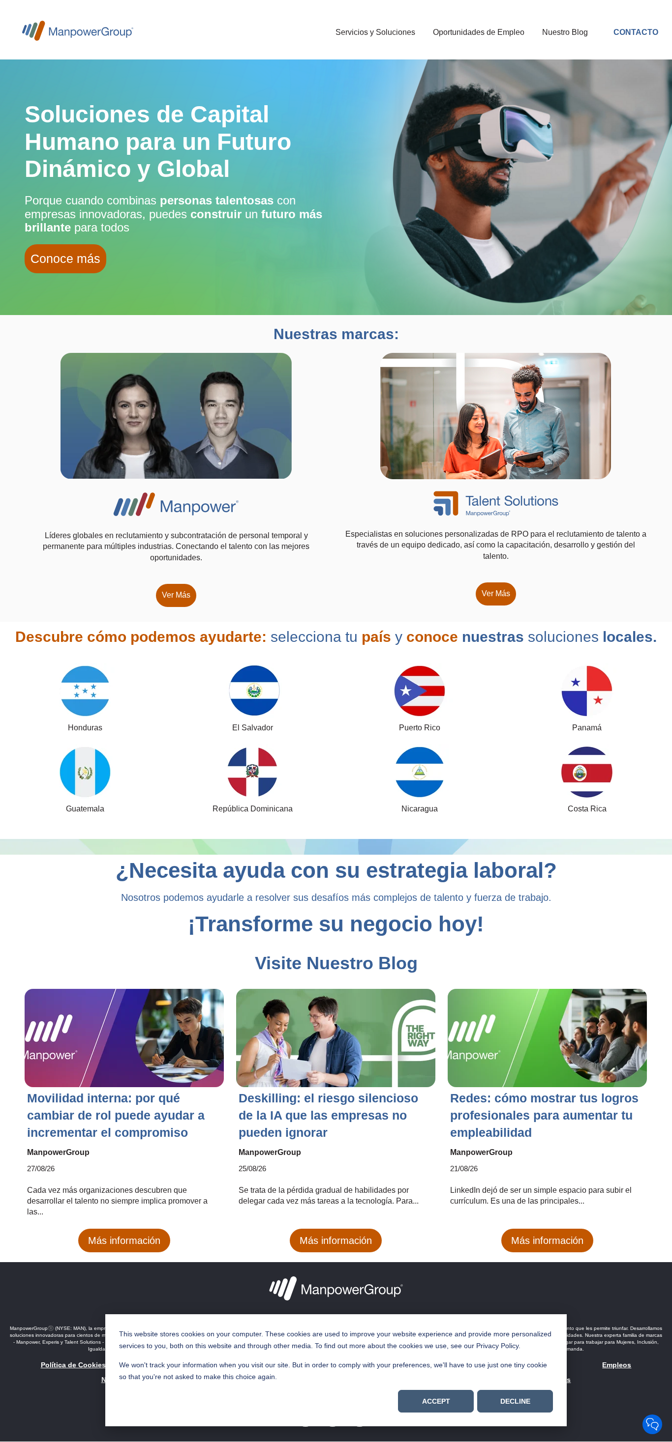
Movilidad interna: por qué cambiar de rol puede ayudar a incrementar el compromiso (116, 1115)
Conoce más (65, 258)
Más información (124, 1240)
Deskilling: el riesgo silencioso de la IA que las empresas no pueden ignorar (328, 1115)
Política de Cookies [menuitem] (73, 1365)
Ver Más (176, 595)
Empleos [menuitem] (616, 1365)
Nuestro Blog (565, 32)
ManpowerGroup (58, 1152)
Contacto (635, 32)
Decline (515, 1401)
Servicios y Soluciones (375, 32)
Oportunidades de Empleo (478, 32)
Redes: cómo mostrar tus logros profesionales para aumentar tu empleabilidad (544, 1115)
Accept (436, 1401)
